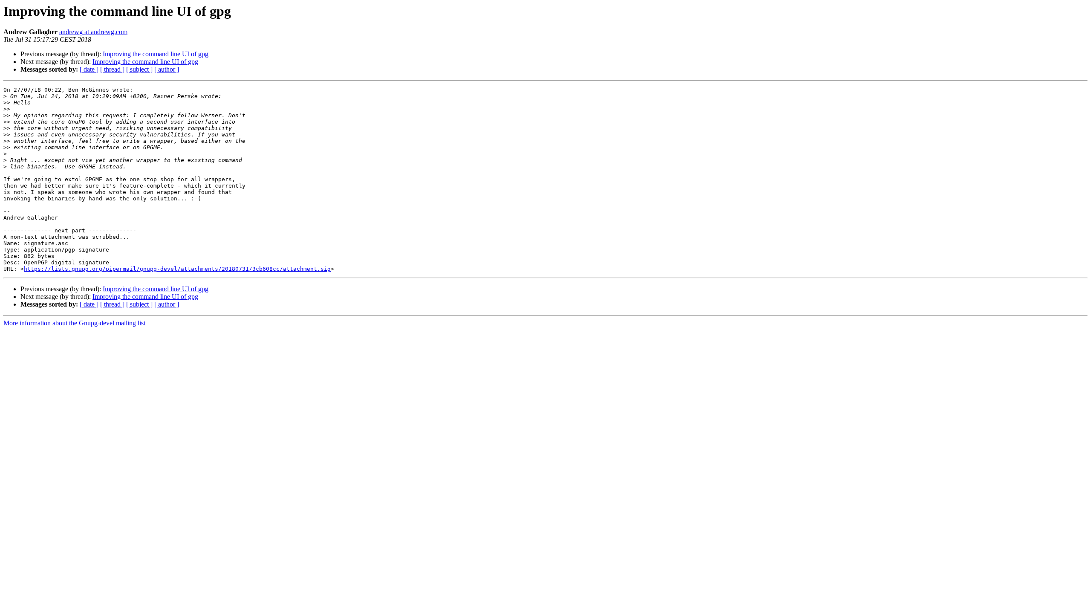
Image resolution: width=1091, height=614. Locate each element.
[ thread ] (112, 69)
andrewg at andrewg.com (93, 31)
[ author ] (166, 69)
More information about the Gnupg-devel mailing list (74, 323)
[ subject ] (139, 69)
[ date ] (89, 69)
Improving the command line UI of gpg (155, 54)
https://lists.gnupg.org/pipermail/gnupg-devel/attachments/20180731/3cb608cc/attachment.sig (177, 269)
